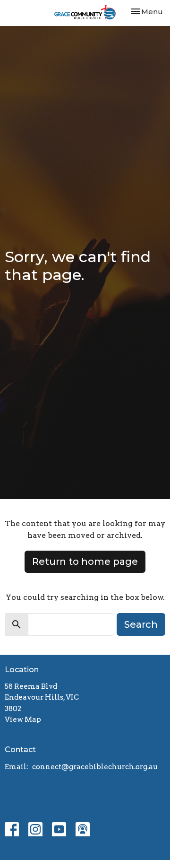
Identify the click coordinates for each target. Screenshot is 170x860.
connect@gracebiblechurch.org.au (95, 767)
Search (141, 624)
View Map (23, 719)
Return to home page (85, 561)
